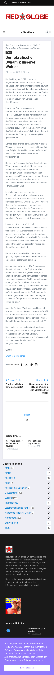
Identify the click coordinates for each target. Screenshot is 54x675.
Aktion (8, 472)
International (11, 502)
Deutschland (11, 492)
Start (7, 45)
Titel (7, 527)
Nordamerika (11, 517)
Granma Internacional (15, 356)
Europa (8, 497)
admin (27, 414)
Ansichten (10, 477)
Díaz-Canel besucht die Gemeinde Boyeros (14, 443)
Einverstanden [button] (27, 668)
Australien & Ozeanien (16, 487)
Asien (7, 482)
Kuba (36, 45)
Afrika (8, 467)
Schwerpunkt (11, 522)
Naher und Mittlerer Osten (18, 512)
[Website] (27, 420)
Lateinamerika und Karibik (22, 45)
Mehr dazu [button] (38, 660)
